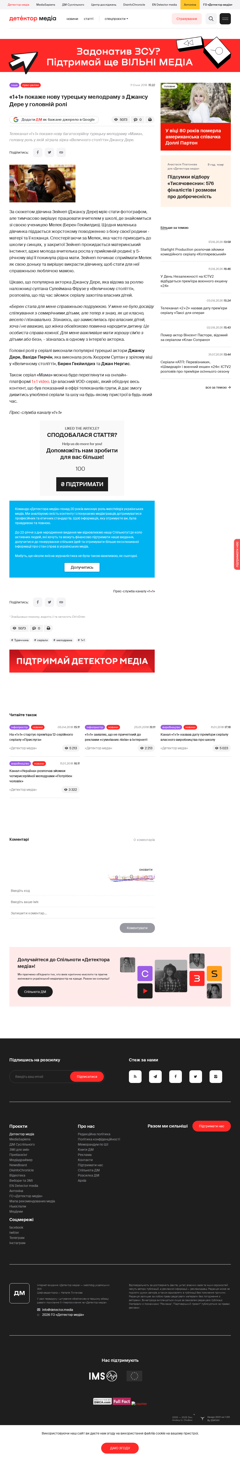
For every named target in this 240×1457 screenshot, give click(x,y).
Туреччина (21, 640)
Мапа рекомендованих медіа (32, 1201)
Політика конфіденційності (99, 1139)
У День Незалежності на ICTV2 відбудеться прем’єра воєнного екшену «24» (194, 281)
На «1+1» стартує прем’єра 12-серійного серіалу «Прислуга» (41, 737)
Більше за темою (174, 228)
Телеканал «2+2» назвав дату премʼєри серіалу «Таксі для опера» (194, 310)
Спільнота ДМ (35, 992)
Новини (72, 19)
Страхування (186, 19)
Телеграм (16, 1238)
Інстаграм (17, 1243)
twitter (14, 1232)
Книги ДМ (86, 1149)
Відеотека (17, 1175)
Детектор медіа (18, 5)
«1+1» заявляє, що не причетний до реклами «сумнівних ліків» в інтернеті (116, 737)
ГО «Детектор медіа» (217, 5)
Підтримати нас (90, 1165)
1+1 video (40, 381)
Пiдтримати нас (211, 1126)
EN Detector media (164, 5)
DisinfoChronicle (134, 5)
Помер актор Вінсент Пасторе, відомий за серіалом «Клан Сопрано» (194, 337)
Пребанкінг (18, 1155)
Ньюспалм (17, 1206)
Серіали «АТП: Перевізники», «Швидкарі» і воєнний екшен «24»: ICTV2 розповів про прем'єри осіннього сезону (196, 367)
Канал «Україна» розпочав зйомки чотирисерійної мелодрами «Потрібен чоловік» (40, 776)
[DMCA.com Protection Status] (102, 1404)
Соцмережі (21, 1219)
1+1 (83, 640)
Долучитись (82, 567)
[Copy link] (61, 152)
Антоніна (190, 5)
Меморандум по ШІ (93, 1144)
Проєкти (18, 1126)
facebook (16, 1227)
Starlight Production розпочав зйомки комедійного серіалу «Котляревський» (193, 252)
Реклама (85, 1155)
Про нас (86, 1126)
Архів (82, 1180)
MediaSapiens (45, 5)
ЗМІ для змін (19, 1149)
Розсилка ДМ (88, 1175)
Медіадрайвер (21, 1160)
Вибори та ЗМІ (21, 1180)
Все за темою (216, 387)
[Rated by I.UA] (139, 1404)
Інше (14, 85)
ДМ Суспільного (73, 5)
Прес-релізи (30, 85)
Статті (88, 19)
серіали (42, 640)
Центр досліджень (103, 5)
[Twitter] (49, 152)
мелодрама (64, 640)
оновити (146, 869)
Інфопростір (19, 727)
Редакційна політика (94, 1134)
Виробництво (171, 727)
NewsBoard (18, 1165)
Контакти (85, 1160)
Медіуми (16, 1211)
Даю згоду (120, 1448)
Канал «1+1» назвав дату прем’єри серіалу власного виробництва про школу (194, 737)
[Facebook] (37, 152)
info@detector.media (57, 1310)
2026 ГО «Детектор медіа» (63, 1315)
